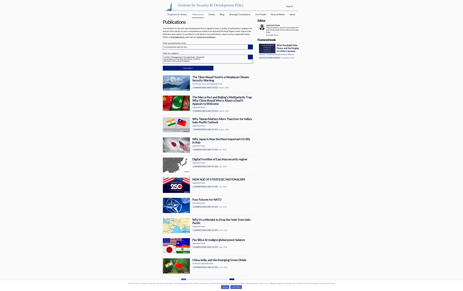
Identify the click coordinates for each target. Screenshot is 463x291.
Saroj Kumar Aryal (199, 84)
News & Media (278, 14)
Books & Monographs (270, 58)
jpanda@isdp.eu (178, 37)
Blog (222, 14)
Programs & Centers (177, 14)
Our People (260, 14)
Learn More (236, 287)
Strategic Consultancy (239, 14)
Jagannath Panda (215, 84)
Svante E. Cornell (265, 54)
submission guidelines (206, 37)
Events (212, 14)
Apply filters (188, 68)
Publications (198, 14)
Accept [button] (225, 287)
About (292, 14)
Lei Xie (194, 263)
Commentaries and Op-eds (205, 88)
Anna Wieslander (198, 203)
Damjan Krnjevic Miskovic (284, 54)
